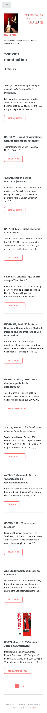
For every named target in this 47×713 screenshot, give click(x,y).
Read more (13, 159)
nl (36, 18)
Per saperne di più (17, 408)
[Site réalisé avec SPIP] (34, 707)
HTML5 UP (26, 707)
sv (31, 22)
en (31, 15)
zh (41, 22)
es (41, 15)
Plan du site (33, 704)
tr (36, 22)
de (26, 15)
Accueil (7, 41)
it (32, 18)
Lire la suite (15, 118)
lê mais (12, 504)
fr (26, 18)
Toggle (7, 6)
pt (41, 18)
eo (36, 15)
